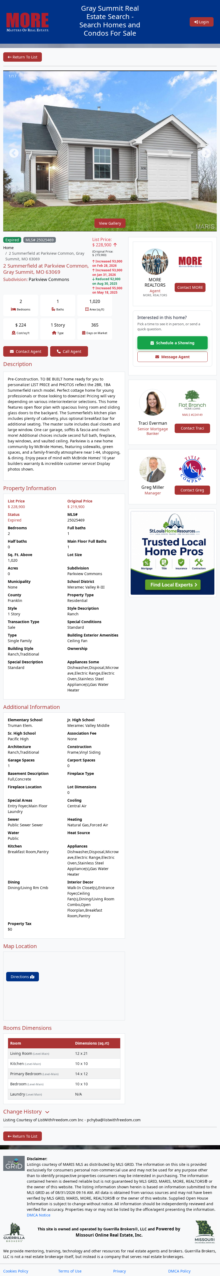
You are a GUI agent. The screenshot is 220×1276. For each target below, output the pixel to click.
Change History (23, 1111)
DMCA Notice (38, 1215)
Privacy (119, 1271)
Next (203, 151)
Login (203, 21)
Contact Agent (28, 351)
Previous (11, 151)
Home (8, 247)
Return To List (24, 57)
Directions (20, 976)
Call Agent (72, 351)
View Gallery (110, 223)
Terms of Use (70, 1271)
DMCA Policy (179, 1271)
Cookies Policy (15, 1271)
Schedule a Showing (174, 342)
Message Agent (174, 356)
